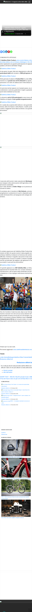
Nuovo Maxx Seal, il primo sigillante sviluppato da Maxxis (12, 517)
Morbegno (11, 357)
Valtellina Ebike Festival (21, 357)
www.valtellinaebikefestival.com (22, 349)
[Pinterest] (8, 51)
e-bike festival (4, 357)
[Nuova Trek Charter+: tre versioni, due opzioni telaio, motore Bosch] (4, 384)
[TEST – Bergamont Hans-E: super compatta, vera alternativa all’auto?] (5, 395)
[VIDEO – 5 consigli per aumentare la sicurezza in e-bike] (5, 400)
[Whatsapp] (11, 51)
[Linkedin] (6, 51)
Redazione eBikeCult (10, 33)
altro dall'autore (7, 372)
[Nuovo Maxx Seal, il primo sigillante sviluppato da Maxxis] (16, 508)
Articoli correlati (7, 370)
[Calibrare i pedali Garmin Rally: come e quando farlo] (16, 447)
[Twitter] (4, 51)
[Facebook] (1, 51)
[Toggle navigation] (29, 1)
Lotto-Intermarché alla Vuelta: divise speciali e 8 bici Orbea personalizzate (16, 478)
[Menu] (2, 3)
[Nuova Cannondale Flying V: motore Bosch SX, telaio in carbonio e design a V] (6, 389)
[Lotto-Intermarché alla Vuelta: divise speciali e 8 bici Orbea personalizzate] (16, 467)
